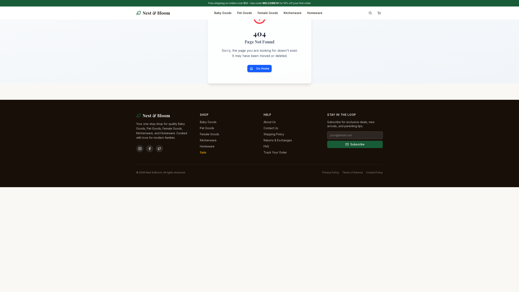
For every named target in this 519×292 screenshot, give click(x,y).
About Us (270, 122)
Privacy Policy (330, 172)
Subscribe (357, 144)
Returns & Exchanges (278, 140)
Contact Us (271, 128)
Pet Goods (244, 13)
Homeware (314, 13)
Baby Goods (223, 13)
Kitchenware (292, 13)
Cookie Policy (374, 172)
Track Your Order (275, 152)
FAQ (266, 146)
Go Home (262, 68)
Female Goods (268, 13)
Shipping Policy (274, 134)
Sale (203, 152)
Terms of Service (352, 172)
